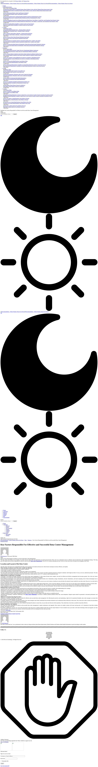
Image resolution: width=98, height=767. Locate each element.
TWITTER (49, 634)
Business (2, 541)
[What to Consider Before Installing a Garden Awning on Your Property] (18, 23)
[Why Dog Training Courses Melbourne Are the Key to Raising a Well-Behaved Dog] (21, 57)
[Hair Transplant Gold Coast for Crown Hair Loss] (14, 70)
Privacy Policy (18, 1)
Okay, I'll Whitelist (4, 742)
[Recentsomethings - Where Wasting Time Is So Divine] (37, 3)
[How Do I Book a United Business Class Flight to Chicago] (16, 98)
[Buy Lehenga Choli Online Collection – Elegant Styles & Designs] (17, 33)
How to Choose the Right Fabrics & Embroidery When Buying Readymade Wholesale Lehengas (23, 45)
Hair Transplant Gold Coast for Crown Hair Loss (13, 72)
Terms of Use (26, 1)
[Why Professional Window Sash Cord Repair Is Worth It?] (16, 13)
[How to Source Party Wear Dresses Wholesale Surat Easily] (16, 37)
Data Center (8, 610)
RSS (49, 638)
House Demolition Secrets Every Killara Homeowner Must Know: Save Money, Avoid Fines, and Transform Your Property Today (30, 21)
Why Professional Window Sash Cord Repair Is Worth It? (15, 14)
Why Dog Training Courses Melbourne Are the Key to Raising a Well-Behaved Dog (21, 58)
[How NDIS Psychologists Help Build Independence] (14, 78)
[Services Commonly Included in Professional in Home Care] (16, 81)
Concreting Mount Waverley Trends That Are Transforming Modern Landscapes (20, 51)
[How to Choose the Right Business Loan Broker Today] (15, 61)
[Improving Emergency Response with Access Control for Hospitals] (18, 74)
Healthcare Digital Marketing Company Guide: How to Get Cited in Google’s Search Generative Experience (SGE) (27, 96)
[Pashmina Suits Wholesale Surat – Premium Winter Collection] (16, 29)
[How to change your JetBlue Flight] (11, 91)
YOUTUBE (49, 636)
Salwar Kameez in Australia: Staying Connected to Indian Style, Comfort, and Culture (21, 41)
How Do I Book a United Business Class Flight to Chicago (15, 99)
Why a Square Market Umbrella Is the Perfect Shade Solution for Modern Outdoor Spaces (22, 55)
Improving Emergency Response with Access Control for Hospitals (17, 75)
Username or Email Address (6, 756)
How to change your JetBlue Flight (10, 92)
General (6, 541)
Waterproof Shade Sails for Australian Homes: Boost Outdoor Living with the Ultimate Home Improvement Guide (27, 10)
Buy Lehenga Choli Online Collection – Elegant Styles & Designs (17, 34)
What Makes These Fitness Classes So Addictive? (13, 86)
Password (3, 758)
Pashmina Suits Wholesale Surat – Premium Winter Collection (16, 31)
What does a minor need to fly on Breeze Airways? (14, 107)
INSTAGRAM (49, 633)
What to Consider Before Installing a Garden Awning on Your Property (18, 25)
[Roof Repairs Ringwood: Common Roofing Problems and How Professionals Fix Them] (22, 16)
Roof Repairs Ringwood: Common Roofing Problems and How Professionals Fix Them (21, 17)
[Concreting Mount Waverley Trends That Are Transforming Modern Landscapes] (20, 50)
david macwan (4, 556)
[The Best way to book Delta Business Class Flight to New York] (17, 102)
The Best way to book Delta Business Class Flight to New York (16, 103)
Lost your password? (5, 765)
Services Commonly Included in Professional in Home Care (15, 82)
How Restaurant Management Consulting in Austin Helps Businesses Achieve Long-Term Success (24, 66)
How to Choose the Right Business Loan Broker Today (15, 62)
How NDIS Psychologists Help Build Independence (14, 79)
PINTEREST (49, 637)
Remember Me (5, 761)
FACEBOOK (49, 632)
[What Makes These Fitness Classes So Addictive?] (14, 85)
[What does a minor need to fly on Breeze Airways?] (14, 105)
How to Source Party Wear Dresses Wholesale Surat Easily (15, 38)
